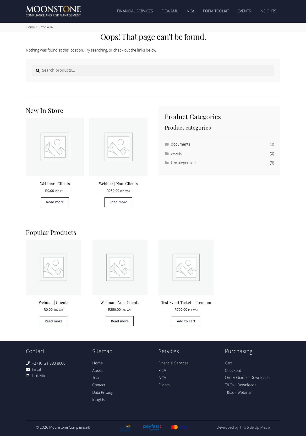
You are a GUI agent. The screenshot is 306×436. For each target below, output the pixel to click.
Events (244, 11)
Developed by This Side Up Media (243, 427)
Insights (268, 11)
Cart (228, 363)
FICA (162, 370)
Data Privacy (102, 392)
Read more (55, 202)
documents (180, 144)
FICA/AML (170, 11)
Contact (98, 385)
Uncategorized (183, 162)
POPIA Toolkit (216, 11)
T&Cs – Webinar (238, 392)
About (97, 370)
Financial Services (135, 11)
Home (30, 27)
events (176, 153)
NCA (190, 11)
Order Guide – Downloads (247, 377)
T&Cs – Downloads (240, 385)
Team (97, 377)
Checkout (233, 370)
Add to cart (186, 321)
